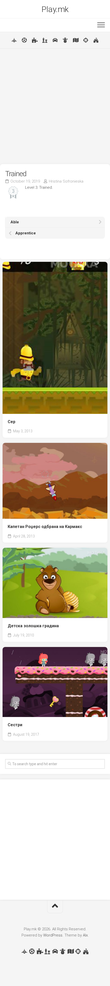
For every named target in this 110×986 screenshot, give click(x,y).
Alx (85, 935)
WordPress (52, 935)
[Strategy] (96, 40)
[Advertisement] (55, 106)
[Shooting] (86, 40)
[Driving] (55, 40)
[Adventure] (75, 40)
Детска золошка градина (33, 625)
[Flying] (14, 40)
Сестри (15, 724)
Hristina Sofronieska (66, 181)
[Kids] (65, 40)
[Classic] (45, 40)
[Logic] (34, 40)
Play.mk (55, 9)
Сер (11, 421)
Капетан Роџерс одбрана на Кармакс (45, 526)
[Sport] (24, 40)
